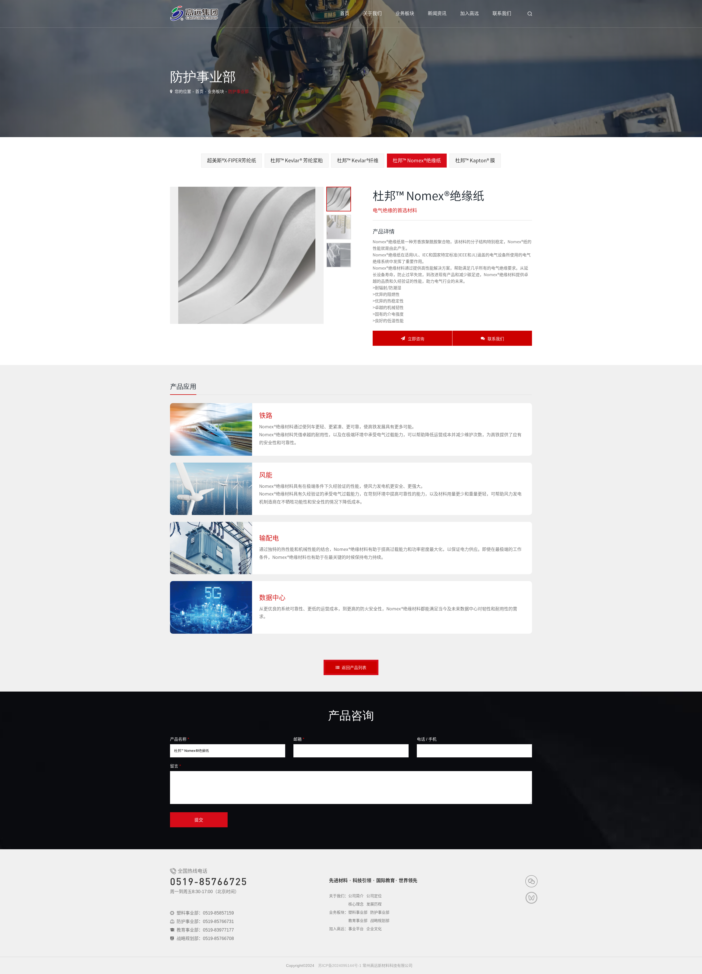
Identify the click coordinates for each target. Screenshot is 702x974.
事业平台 (356, 929)
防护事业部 (238, 91)
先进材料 (338, 880)
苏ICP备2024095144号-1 (339, 965)
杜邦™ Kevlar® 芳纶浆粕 (296, 160)
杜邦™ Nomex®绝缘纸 (417, 160)
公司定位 (374, 896)
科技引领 (362, 880)
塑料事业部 (357, 912)
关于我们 (372, 13)
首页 (344, 13)
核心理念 (356, 904)
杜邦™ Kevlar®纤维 (357, 160)
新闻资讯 (437, 13)
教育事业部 (357, 920)
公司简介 (356, 896)
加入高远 (469, 13)
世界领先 (408, 880)
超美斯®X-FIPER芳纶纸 (231, 160)
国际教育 (385, 880)
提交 (198, 819)
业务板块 (404, 13)
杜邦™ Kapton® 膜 (475, 160)
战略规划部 (379, 920)
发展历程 (374, 904)
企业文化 (374, 929)
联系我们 (501, 13)
